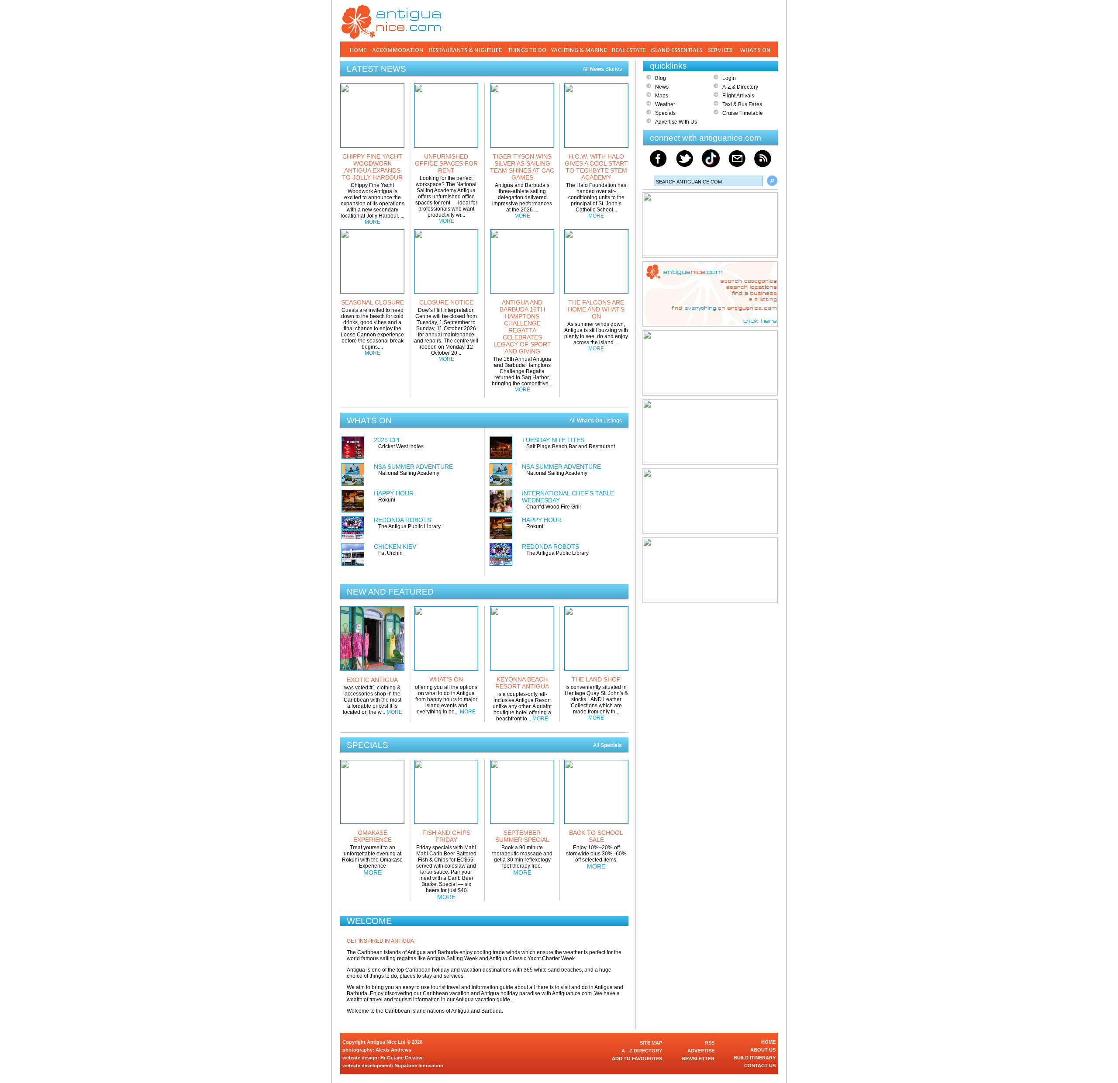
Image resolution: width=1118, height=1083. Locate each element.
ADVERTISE (700, 1050)
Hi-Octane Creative (402, 1057)
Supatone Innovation (419, 1065)
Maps (661, 96)
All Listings (595, 421)
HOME (768, 1042)
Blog (660, 78)
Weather (665, 104)
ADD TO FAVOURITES (637, 1058)
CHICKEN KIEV (395, 546)
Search (772, 181)
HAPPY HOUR (394, 493)
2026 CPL (387, 439)
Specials (665, 113)
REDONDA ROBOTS (402, 519)
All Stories (602, 69)
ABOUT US (763, 1049)
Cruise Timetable (742, 113)
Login (729, 78)
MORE (372, 222)
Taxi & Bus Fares (742, 104)
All (607, 745)
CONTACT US (760, 1065)
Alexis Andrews (393, 1049)
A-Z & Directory (740, 87)
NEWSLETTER (698, 1058)
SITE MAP (651, 1042)
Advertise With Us (676, 122)
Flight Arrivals (738, 96)
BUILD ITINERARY (755, 1057)
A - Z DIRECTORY (641, 1050)
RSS (709, 1042)
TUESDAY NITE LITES (553, 439)
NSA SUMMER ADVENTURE (413, 466)
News (662, 87)
